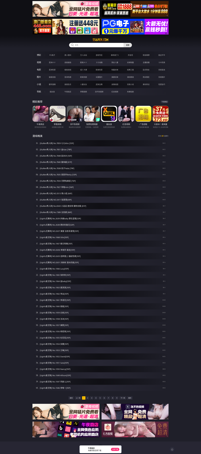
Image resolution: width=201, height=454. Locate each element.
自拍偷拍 (67, 62)
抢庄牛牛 (161, 55)
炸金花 (130, 55)
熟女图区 (146, 77)
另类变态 (161, 70)
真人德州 (67, 55)
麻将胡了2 (115, 55)
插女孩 (52, 92)
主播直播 (146, 62)
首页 (71, 398)
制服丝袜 (114, 70)
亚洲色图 (67, 77)
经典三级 (130, 70)
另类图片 (161, 77)
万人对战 (83, 55)
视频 (39, 62)
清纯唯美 (130, 77)
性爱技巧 (161, 84)
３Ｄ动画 (99, 62)
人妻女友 (83, 84)
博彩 (39, 55)
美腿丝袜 (114, 77)
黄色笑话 (146, 84)
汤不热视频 (99, 92)
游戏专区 (99, 55)
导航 (39, 91)
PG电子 (52, 55)
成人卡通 (83, 70)
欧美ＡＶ (83, 62)
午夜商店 (67, 92)
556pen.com (100, 40)
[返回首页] (172, 449)
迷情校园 (114, 84)
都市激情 (52, 84)
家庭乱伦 (67, 84)
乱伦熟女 (146, 70)
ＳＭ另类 (161, 62)
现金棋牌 (146, 55)
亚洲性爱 (52, 70)
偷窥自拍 (52, 77)
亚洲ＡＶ (52, 62)
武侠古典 (99, 84)
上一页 (78, 398)
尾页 (129, 398)
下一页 (123, 398)
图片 (39, 77)
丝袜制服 (130, 62)
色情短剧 (130, 92)
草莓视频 (83, 92)
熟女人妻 (114, 62)
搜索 (127, 45)
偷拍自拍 (67, 70)
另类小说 (130, 84)
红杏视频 (114, 92)
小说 (39, 84)
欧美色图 (83, 77)
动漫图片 (99, 77)
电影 (39, 69)
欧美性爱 (99, 70)
